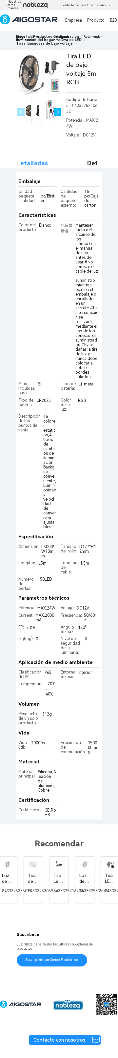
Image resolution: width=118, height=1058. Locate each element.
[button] (58, 112)
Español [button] (101, 5)
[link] (44, 43)
